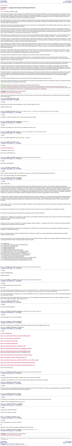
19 (1, 416)
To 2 (14, 143)
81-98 (16, 92)
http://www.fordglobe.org (6, 333)
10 (1, 279)
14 (1, 327)
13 (1, 321)
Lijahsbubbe (19, 177)
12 (1, 311)
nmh (17, 157)
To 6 (14, 168)
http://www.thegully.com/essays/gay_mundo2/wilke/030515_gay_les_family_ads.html (20, 360)
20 (1, 429)
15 (1, 372)
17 (1, 393)
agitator (18, 131)
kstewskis (19, 429)
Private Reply (9, 99)
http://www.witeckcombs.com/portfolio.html (10, 338)
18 (1, 404)
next (18, 92)
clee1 (18, 111)
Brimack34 (19, 311)
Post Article (69, 2)
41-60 (9, 92)
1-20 (4, 92)
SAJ (18, 301)
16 (1, 382)
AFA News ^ (3, 9)
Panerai (18, 382)
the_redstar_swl (20, 327)
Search (5, 2)
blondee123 (19, 321)
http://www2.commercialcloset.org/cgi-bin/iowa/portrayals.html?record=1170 (18, 365)
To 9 (14, 328)
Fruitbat (19, 393)
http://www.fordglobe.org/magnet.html (9, 340)
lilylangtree (19, 121)
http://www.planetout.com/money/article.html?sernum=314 (14, 357)
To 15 (14, 417)
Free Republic (4, 1)
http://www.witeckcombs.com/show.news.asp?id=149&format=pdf (15, 351)
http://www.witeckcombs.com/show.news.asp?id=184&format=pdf (15, 335)
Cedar (18, 98)
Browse (2, 2)
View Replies (15, 99)
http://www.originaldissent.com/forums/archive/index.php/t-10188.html (16, 354)
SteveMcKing (20, 404)
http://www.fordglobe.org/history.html (9, 343)
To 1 (14, 112)
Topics (64, 2)
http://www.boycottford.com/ (7, 147)
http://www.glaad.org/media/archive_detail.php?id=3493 (13, 346)
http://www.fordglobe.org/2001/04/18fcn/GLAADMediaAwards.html (16, 348)
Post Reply (3, 99)
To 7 (14, 280)
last (20, 92)
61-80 (12, 92)
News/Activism (68, 1)
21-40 (6, 92)
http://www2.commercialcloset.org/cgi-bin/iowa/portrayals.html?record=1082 (18, 362)
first (1, 92)
